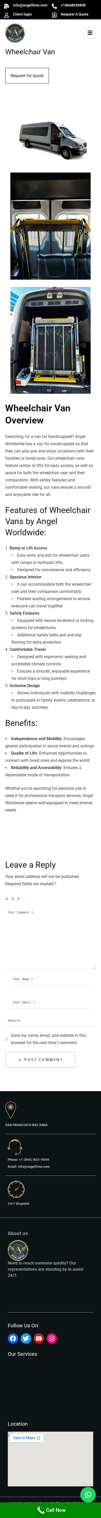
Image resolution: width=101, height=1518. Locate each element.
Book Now (26, 1387)
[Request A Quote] (54, 15)
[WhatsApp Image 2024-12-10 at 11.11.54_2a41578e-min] (50, 227)
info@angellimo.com (30, 5)
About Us (26, 1376)
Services (25, 1398)
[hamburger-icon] (90, 33)
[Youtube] (39, 1338)
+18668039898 (73, 5)
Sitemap (24, 1408)
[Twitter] (26, 1338)
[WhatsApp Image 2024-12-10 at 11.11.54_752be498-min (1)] (50, 341)
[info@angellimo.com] (6, 6)
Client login (22, 14)
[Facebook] (13, 1338)
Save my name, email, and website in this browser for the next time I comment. (48, 1039)
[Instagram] (52, 1338)
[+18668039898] (54, 6)
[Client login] (6, 15)
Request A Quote (75, 14)
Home (20, 1366)
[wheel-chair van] (50, 136)
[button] (88, 1494)
